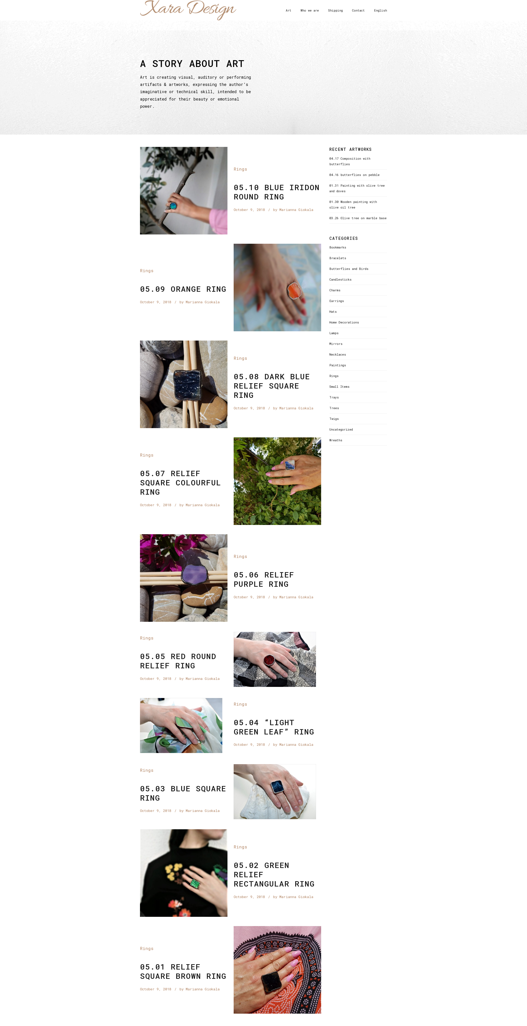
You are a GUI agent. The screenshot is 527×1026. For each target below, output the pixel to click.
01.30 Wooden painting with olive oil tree (353, 204)
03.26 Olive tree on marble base (358, 218)
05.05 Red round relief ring (178, 660)
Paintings (337, 365)
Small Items (339, 386)
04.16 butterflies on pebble (354, 175)
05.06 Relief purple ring (264, 579)
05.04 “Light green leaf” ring (274, 727)
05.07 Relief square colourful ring (180, 482)
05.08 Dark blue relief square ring (272, 385)
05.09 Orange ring (183, 289)
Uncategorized (341, 429)
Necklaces (337, 354)
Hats (333, 311)
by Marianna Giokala (293, 209)
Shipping (335, 10)
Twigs (334, 419)
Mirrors (336, 344)
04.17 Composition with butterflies (349, 161)
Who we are (310, 10)
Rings (240, 169)
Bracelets (337, 258)
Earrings (336, 301)
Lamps (334, 333)
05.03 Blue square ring (183, 793)
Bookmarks (337, 247)
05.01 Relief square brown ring (183, 971)
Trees (334, 408)
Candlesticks (340, 279)
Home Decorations (344, 322)
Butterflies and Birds (348, 269)
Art (288, 10)
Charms (334, 290)
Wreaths (335, 440)
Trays (334, 397)
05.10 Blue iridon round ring (277, 191)
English (380, 10)
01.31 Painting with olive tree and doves (357, 188)
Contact (358, 10)
